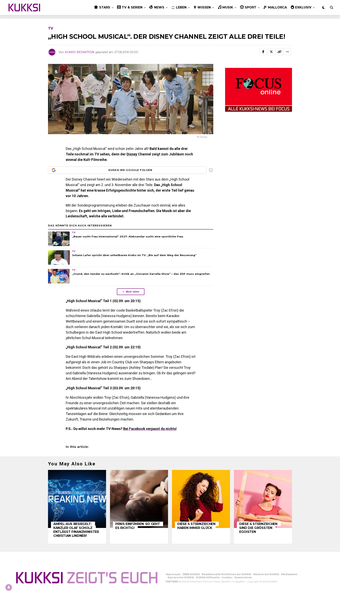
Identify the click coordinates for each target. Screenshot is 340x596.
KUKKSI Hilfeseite (208, 577)
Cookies (227, 577)
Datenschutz (243, 577)
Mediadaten (289, 574)
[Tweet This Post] (271, 51)
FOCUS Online (211, 581)
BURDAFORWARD (190, 581)
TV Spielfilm (238, 581)
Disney (132, 154)
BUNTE (226, 581)
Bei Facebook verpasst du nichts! (150, 429)
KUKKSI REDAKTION (79, 52)
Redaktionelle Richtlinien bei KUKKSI (226, 574)
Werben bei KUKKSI (266, 574)
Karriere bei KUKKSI (181, 577)
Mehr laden (132, 291)
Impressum (173, 574)
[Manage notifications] (9, 587)
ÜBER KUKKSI (191, 574)
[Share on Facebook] (263, 51)
